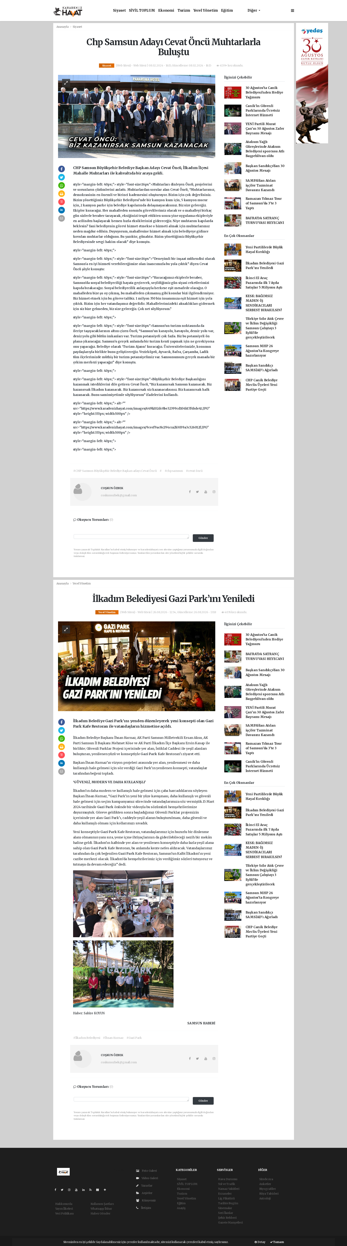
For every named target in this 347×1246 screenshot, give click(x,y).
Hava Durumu (227, 1179)
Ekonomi (166, 10)
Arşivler (146, 1193)
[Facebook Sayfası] (57, 1190)
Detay (261, 1242)
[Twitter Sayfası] (64, 1190)
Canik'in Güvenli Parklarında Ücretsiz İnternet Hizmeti (263, 110)
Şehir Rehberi (227, 1217)
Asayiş (181, 1208)
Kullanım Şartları (102, 1204)
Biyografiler (267, 1189)
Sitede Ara (266, 1179)
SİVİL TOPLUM (142, 10)
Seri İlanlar (225, 1213)
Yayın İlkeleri (64, 1208)
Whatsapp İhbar (101, 1208)
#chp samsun (174, 471)
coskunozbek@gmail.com (119, 495)
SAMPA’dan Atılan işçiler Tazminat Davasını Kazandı (261, 185)
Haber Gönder (100, 1213)
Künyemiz (148, 1200)
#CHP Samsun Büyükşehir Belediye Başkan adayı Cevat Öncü (115, 471)
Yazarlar (146, 1185)
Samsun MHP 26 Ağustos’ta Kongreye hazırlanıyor (262, 350)
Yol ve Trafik (226, 1184)
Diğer (253, 10)
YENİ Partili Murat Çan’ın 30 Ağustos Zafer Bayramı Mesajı (265, 128)
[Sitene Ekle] (106, 1190)
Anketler (265, 1184)
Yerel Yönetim (205, 10)
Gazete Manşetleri (230, 1222)
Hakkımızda (63, 1204)
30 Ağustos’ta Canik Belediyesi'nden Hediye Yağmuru (264, 92)
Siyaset (119, 10)
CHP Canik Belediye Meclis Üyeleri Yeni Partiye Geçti (262, 385)
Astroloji (265, 1198)
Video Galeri (149, 1178)
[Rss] (92, 1190)
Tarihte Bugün (228, 1203)
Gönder (203, 537)
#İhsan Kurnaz (113, 1038)
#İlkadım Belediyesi (86, 1038)
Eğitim (227, 10)
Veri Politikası (64, 1213)
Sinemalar (225, 1208)
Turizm (184, 10)
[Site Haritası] (99, 1190)
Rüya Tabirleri (269, 1193)
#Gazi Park (134, 1038)
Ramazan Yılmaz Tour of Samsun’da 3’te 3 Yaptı (264, 203)
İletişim (145, 1208)
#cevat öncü (194, 471)
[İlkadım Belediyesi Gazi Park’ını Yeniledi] (136, 666)
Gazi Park (149, 754)
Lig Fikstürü (226, 1198)
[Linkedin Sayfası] (85, 1190)
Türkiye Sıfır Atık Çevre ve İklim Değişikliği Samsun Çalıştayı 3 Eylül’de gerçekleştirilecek (265, 328)
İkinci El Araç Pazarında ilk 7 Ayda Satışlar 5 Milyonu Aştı (264, 282)
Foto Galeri (149, 1171)
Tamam (278, 1242)
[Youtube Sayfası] (78, 1190)
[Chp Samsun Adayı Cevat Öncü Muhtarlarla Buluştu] (136, 116)
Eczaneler (225, 1193)
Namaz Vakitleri (228, 1189)
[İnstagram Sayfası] (71, 1190)
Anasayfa (62, 27)
